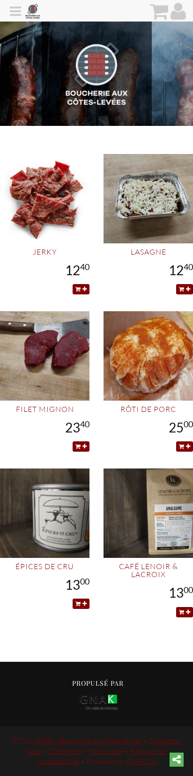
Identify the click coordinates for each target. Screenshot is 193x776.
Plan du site (106, 751)
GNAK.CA (141, 761)
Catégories (65, 751)
